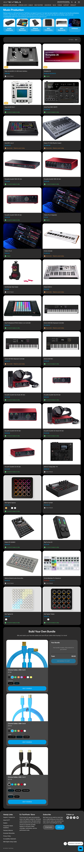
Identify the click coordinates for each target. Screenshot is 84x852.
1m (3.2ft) (19, 736)
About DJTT (6, 820)
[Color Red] (25, 677)
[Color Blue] (12, 677)
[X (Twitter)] (74, 817)
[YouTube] (77, 817)
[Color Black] (9, 677)
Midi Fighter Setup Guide (10, 841)
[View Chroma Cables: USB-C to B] (27, 707)
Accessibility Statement (9, 838)
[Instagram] (71, 817)
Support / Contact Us (9, 817)
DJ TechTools (10, 848)
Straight (10, 683)
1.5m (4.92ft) (12, 736)
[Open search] (72, 2)
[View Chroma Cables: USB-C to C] (27, 761)
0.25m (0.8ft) (26, 790)
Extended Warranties (9, 833)
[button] (77, 40)
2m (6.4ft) (26, 736)
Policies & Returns (8, 830)
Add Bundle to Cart (63, 661)
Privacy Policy (7, 836)
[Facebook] (67, 817)
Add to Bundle (27, 688)
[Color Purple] (21, 677)
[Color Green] (15, 677)
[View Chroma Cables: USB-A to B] (27, 654)
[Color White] (28, 677)
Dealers (5, 823)
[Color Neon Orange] (18, 677)
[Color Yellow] (31, 677)
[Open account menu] (75, 2)
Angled (16, 683)
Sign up (60, 827)
